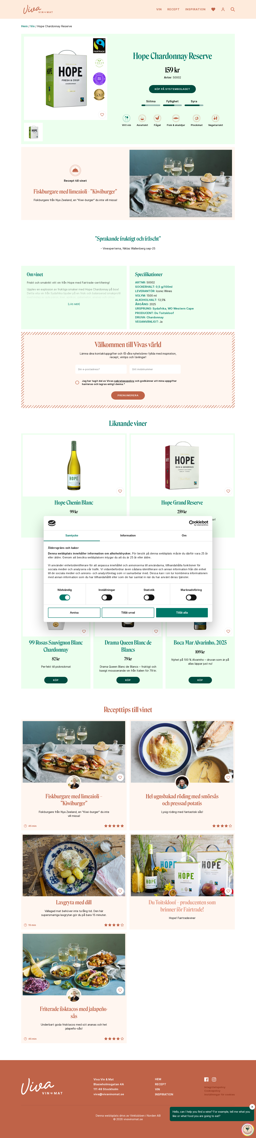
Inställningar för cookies (219, 1094)
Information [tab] (128, 535)
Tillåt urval (128, 612)
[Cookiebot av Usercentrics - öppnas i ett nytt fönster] (191, 523)
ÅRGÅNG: (142, 304)
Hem (24, 26)
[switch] (107, 597)
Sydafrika (159, 308)
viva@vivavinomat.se (109, 1094)
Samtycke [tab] (71, 535)
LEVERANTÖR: (145, 291)
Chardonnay (155, 317)
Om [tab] (184, 535)
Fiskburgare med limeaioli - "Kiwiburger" (75, 191)
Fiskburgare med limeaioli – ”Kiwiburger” (74, 800)
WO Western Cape (181, 308)
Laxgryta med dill (74, 902)
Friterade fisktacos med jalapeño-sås (74, 1013)
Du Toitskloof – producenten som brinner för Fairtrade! (182, 906)
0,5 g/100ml (164, 286)
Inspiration (195, 9)
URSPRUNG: (143, 308)
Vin (159, 9)
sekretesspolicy (124, 380)
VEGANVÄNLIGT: (147, 321)
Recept (173, 9)
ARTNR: (140, 282)
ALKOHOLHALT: (146, 300)
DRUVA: (140, 317)
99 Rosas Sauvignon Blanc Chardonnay (56, 646)
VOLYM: (140, 295)
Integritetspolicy (214, 1087)
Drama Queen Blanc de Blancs (128, 646)
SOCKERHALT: (145, 286)
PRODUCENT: (144, 313)
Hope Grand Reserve (182, 502)
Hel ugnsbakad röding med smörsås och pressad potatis (182, 800)
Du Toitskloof (164, 313)
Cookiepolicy (212, 1090)
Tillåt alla (182, 612)
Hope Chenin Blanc (74, 502)
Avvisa (74, 612)
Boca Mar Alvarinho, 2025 (200, 642)
